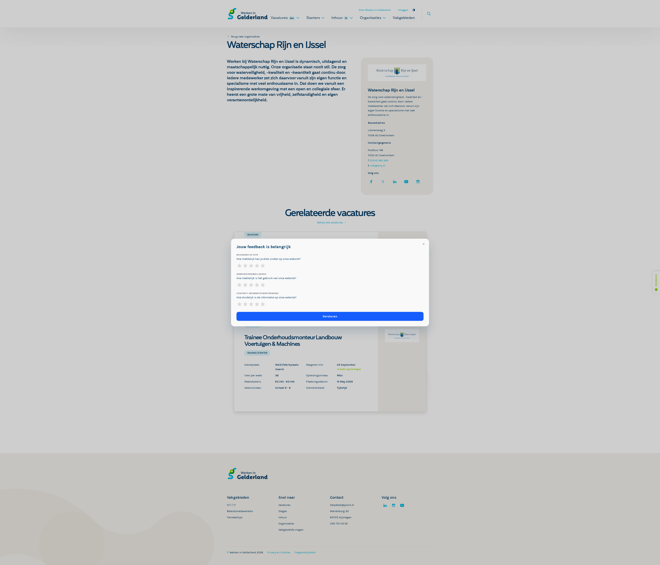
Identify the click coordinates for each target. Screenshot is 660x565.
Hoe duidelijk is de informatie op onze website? (266, 297)
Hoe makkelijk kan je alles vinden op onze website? (268, 259)
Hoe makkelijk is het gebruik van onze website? (266, 278)
